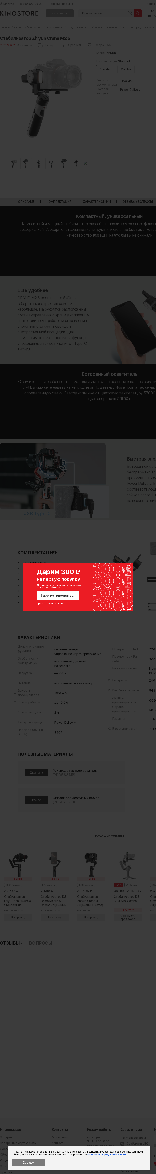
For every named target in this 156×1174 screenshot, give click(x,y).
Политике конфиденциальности (106, 1154)
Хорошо (28, 1162)
